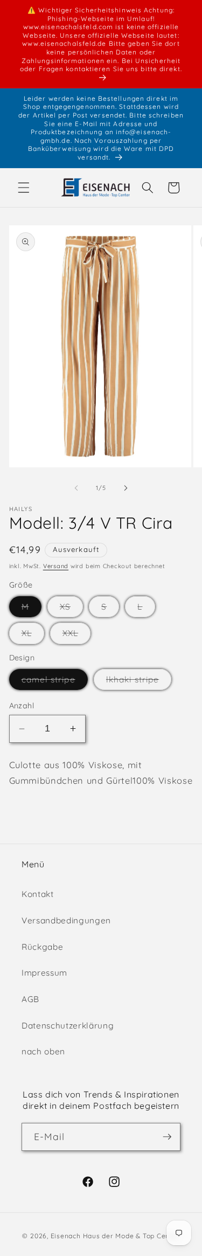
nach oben (43, 1051)
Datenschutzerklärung (68, 1025)
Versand (55, 566)
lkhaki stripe (138, 682)
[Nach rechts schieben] (126, 488)
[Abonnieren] (167, 1137)
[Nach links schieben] (76, 488)
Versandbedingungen (66, 920)
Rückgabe (42, 947)
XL (33, 635)
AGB (30, 999)
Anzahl (21, 705)
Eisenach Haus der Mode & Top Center (115, 1236)
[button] (24, 188)
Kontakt (38, 894)
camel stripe (55, 682)
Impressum (44, 973)
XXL (76, 635)
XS (71, 609)
